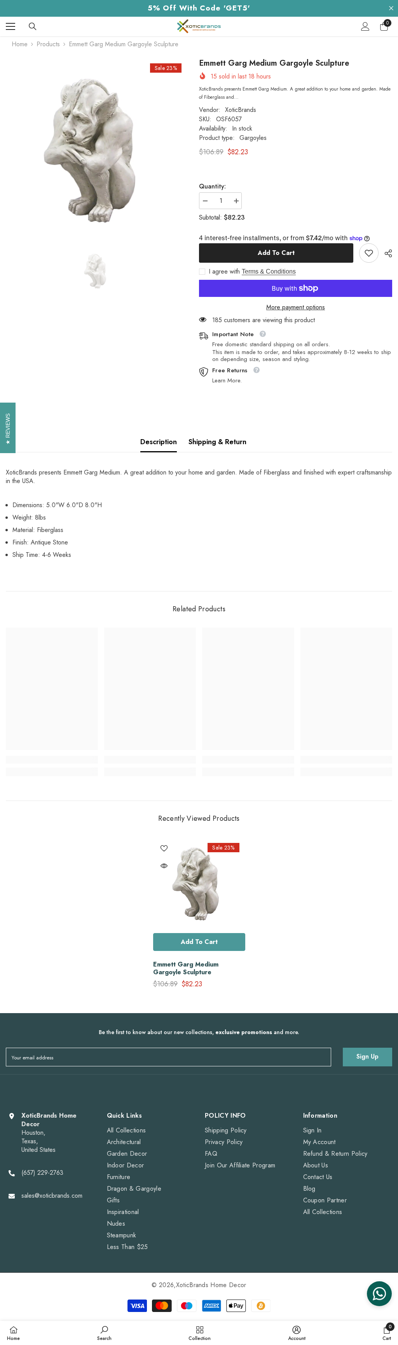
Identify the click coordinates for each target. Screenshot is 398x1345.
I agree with (224, 272)
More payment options (295, 307)
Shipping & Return (217, 442)
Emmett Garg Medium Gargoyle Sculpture (185, 968)
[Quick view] (164, 866)
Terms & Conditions (269, 271)
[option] (96, 149)
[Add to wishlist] (164, 848)
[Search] (32, 26)
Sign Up (367, 1056)
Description (158, 442)
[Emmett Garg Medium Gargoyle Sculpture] (199, 883)
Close (391, 8)
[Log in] (365, 26)
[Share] (385, 253)
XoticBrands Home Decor (211, 1284)
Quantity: (212, 186)
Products (48, 44)
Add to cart (276, 252)
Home (20, 44)
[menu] (10, 26)
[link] (369, 253)
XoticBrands (240, 109)
